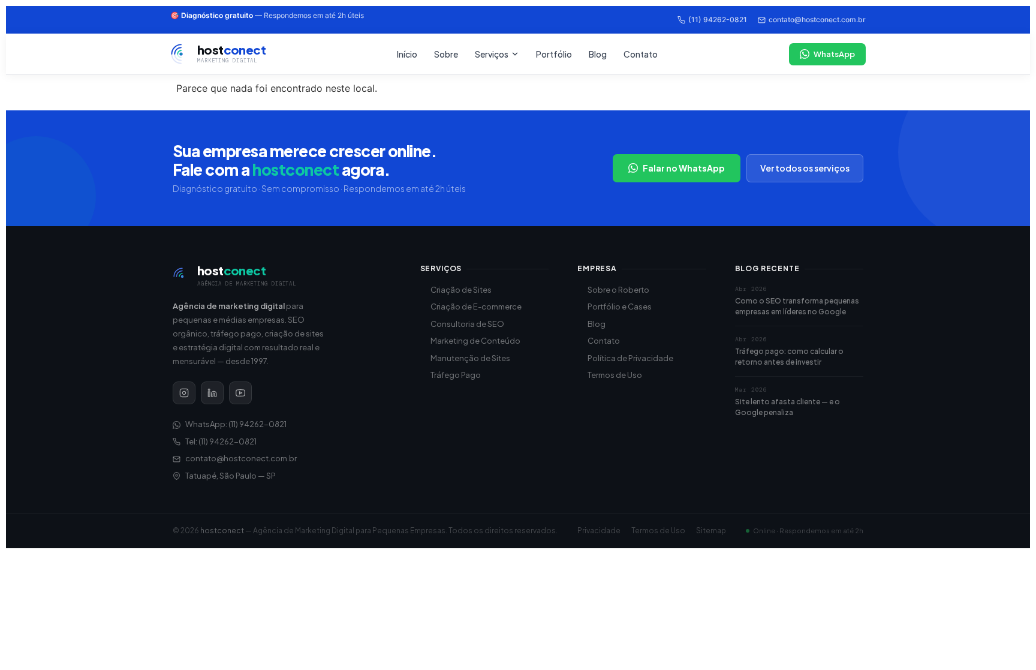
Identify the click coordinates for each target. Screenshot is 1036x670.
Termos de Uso (615, 375)
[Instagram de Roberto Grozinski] (184, 392)
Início (407, 54)
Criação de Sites (461, 290)
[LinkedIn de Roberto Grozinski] (212, 392)
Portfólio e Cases (620, 306)
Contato (641, 54)
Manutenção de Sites (470, 358)
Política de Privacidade (630, 358)
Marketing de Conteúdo (475, 340)
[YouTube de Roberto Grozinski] (240, 392)
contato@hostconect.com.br (817, 19)
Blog (598, 54)
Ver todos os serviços (805, 168)
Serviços (491, 54)
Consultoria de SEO (467, 324)
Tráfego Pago (455, 375)
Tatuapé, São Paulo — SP (230, 475)
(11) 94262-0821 (717, 19)
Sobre (446, 54)
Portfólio (554, 54)
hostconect (222, 530)
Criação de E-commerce (476, 306)
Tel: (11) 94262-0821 (221, 441)
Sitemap (711, 530)
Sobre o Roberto (618, 290)
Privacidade (599, 530)
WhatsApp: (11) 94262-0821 (236, 424)
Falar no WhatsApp (684, 168)
